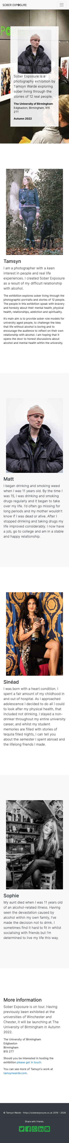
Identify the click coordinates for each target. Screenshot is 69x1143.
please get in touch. (29, 1062)
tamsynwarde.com (15, 1073)
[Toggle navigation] (61, 4)
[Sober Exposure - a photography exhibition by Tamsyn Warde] (16, 4)
